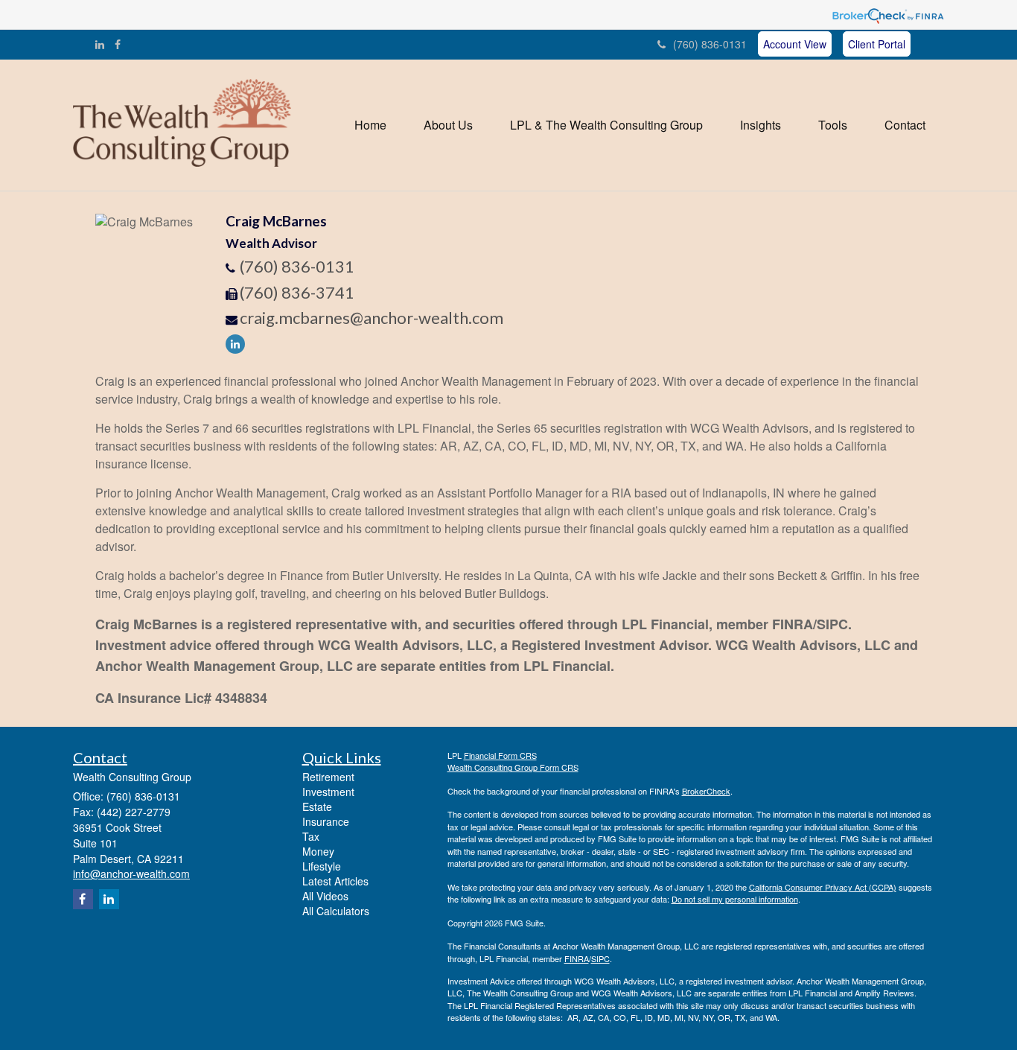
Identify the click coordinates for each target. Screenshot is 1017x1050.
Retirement (328, 776)
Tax (310, 836)
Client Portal (876, 43)
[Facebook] (118, 43)
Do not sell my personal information (735, 899)
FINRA (576, 958)
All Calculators (335, 910)
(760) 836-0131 (710, 43)
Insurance (325, 821)
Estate (317, 806)
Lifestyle (321, 866)
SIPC (600, 958)
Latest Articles (335, 881)
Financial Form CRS (500, 755)
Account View (794, 43)
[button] (448, 125)
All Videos (325, 895)
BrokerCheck (706, 791)
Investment (328, 791)
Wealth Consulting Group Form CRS (512, 767)
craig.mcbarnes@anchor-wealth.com (371, 318)
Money (318, 851)
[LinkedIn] (99, 43)
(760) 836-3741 (297, 292)
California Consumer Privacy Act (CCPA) (822, 887)
